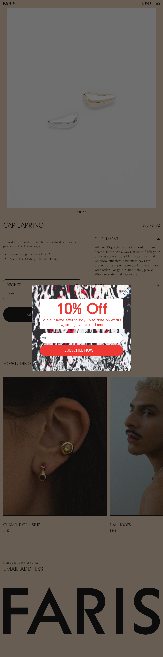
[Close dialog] (126, 291)
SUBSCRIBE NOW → (82, 350)
